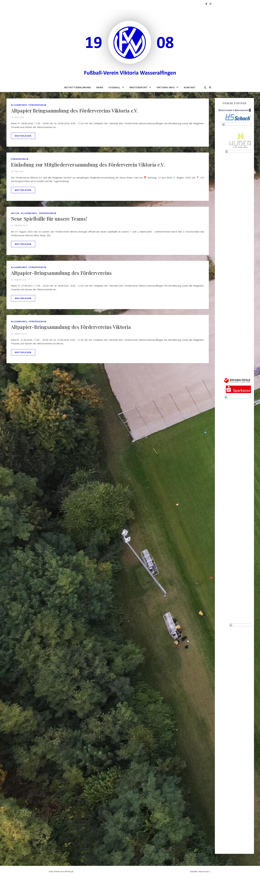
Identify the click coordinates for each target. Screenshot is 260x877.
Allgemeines (19, 105)
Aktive (15, 213)
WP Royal (69, 871)
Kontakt (190, 87)
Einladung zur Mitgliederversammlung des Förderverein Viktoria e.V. (88, 164)
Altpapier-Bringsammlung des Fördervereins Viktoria (71, 327)
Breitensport (139, 87)
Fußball (115, 87)
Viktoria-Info (166, 87)
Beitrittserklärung (77, 87)
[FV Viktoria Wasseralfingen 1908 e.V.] (130, 45)
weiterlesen (23, 135)
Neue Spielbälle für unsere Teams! (49, 218)
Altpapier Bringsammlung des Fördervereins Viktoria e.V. (74, 110)
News (99, 87)
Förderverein (37, 105)
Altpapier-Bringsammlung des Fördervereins (61, 272)
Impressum (203, 871)
